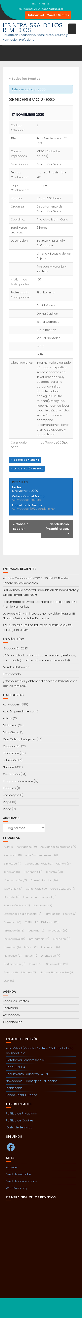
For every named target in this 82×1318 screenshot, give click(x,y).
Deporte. (12, 897)
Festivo (69, 914)
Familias (52, 914)
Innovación (11, 753)
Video (7, 809)
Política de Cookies (19, 1120)
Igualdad (36, 930)
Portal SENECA (15, 1067)
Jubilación (10, 760)
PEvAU (36, 964)
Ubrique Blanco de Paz (56, 972)
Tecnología (11, 795)
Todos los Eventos (16, 1001)
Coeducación (15, 880)
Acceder (12, 1167)
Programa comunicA (18, 781)
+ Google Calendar (25, 459)
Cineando (32, 872)
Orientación (11, 774)
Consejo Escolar (20, 526)
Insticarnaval (14, 939)
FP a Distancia (47, 922)
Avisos (7, 718)
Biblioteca (10, 725)
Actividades (20, 500)
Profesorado (12, 674)
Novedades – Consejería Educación (32, 1081)
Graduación (11, 746)
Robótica (9, 788)
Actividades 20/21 (24, 509)
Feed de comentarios (21, 1181)
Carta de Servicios (19, 1127)
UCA (9, 981)
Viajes (7, 802)
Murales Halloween (16, 667)
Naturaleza (50, 947)
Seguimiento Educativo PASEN (27, 1074)
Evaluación (42, 905)
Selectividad (57, 964)
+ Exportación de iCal (27, 468)
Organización (12, 1022)
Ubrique (28, 972)
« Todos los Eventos (24, 79)
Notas (31, 956)
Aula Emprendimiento (18, 711)
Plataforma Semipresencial (25, 1060)
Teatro (11, 972)
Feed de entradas (18, 1174)
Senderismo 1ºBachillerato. (57, 528)
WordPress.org (16, 1188)
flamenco (12, 922)
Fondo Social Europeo (21, 1095)
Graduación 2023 (15, 648)
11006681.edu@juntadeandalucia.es (40, 9)
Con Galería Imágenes (19, 739)
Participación (14, 964)
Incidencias (14, 1088)
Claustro (54, 872)
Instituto (35, 500)
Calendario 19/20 (39, 864)
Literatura (12, 947)
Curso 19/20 (36, 889)
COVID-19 (13, 889)
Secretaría (10, 1008)
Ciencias (12, 872)
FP (28, 922)
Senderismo (46, 509)
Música (31, 947)
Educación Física (17, 905)
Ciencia (63, 864)
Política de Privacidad (21, 1113)
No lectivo (12, 956)
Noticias (8, 767)
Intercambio (39, 939)
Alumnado (13, 855)
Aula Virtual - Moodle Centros (48, 15)
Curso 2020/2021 (63, 889)
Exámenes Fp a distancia (22, 914)
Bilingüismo (11, 732)
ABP (8, 847)
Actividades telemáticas (58, 847)
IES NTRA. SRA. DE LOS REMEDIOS (32, 27)
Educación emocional (39, 897)
